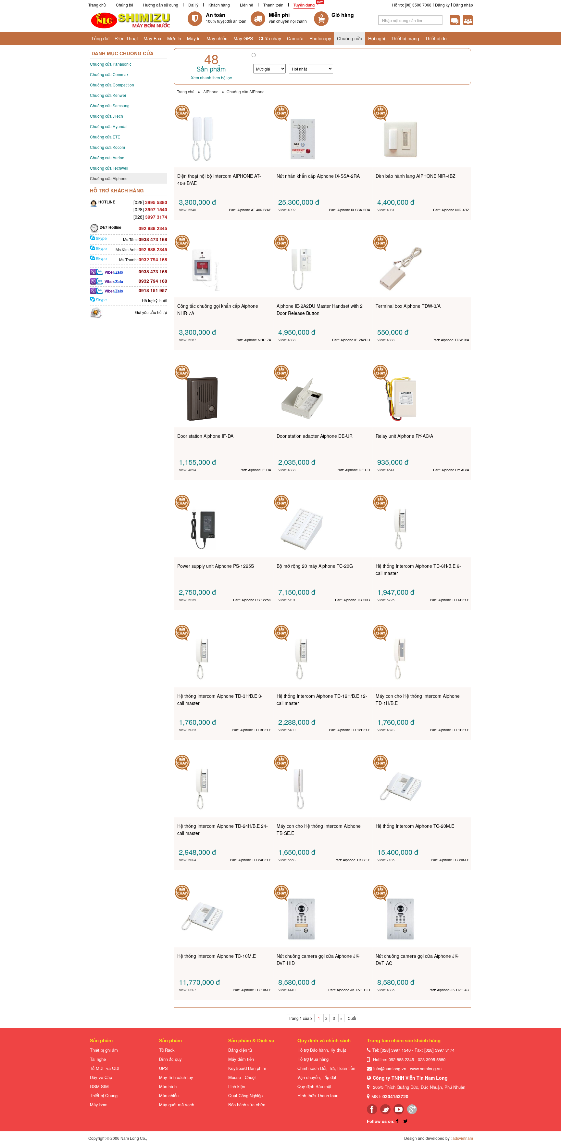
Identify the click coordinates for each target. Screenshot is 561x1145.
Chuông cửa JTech (106, 116)
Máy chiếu (217, 38)
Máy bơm (98, 1104)
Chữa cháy (270, 38)
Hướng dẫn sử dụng (160, 4)
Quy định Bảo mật (314, 1086)
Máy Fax (152, 38)
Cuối (352, 1018)
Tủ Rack (167, 1050)
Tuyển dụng (304, 5)
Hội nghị (376, 38)
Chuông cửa (349, 38)
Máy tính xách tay (176, 1077)
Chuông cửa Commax (109, 74)
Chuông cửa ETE (105, 136)
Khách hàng (219, 4)
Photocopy (320, 38)
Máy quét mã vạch (176, 1104)
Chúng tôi (124, 4)
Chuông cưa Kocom (107, 147)
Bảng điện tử (240, 1050)
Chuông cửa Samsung (110, 105)
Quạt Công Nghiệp (245, 1095)
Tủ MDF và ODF (105, 1068)
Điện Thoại (126, 38)
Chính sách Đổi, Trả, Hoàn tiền (326, 1068)
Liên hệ (246, 4)
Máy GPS (243, 38)
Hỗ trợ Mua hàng (313, 1059)
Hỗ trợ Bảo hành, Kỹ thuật (321, 1050)
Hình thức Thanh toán (317, 1095)
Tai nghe (98, 1059)
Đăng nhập (463, 4)
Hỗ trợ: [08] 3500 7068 (411, 4)
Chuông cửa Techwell (109, 168)
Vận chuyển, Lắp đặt (316, 1077)
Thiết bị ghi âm (104, 1050)
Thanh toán (273, 4)
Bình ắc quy (170, 1059)
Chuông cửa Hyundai (109, 126)
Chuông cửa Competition (112, 84)
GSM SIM (99, 1086)
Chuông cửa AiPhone (246, 91)
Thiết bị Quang (104, 1095)
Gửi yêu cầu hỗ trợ (151, 312)
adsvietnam (463, 1138)
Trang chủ (97, 4)
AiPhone (210, 91)
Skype (101, 238)
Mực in (174, 38)
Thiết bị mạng (405, 38)
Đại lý (193, 4)
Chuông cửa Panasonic (110, 64)
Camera (295, 38)
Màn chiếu (169, 1095)
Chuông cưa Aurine (107, 157)
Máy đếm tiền (241, 1059)
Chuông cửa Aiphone (109, 178)
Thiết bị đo (436, 38)
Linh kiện (236, 1086)
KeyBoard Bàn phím (247, 1068)
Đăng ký (442, 4)
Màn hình (168, 1086)
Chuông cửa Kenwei (108, 95)
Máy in (194, 38)
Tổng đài (100, 38)
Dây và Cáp (101, 1077)
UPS (163, 1068)
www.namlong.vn (426, 1068)
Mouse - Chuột (242, 1077)
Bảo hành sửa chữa (246, 1104)
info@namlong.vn (389, 1068)
